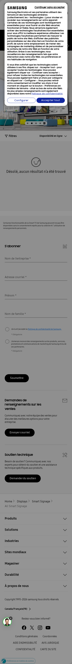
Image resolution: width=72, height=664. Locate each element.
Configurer (21, 100)
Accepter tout (50, 100)
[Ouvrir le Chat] (7, 621)
